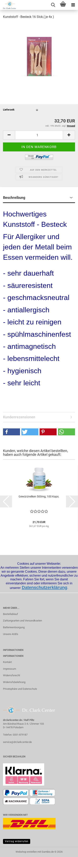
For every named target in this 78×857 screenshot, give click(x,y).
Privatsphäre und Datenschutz (20, 688)
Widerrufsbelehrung (14, 682)
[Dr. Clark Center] (8, 5)
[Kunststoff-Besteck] (39, 52)
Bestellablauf (10, 614)
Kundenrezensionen (19, 417)
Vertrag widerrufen (16, 841)
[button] (9, 135)
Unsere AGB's (10, 634)
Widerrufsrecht (11, 675)
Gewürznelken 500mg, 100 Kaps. (39, 496)
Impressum (9, 668)
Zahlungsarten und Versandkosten (22, 620)
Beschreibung (14, 197)
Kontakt (7, 662)
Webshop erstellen (26, 851)
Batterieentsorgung (14, 627)
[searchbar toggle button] (53, 5)
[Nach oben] (67, 851)
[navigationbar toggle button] (73, 5)
